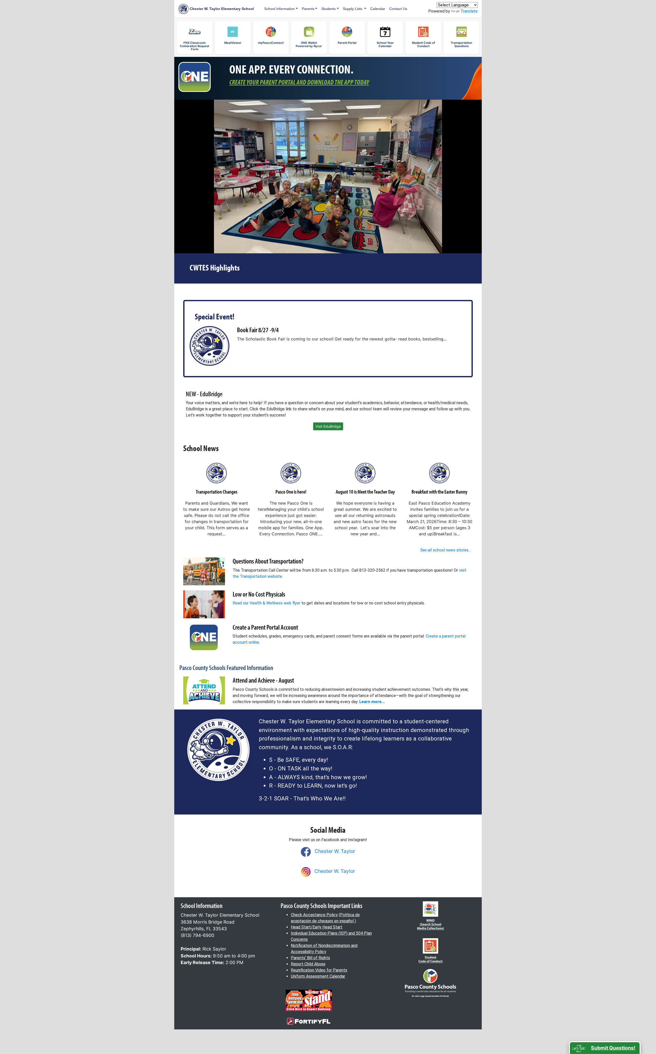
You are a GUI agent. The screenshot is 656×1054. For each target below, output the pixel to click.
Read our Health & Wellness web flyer (266, 603)
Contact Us (398, 9)
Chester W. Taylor (335, 851)
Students (328, 9)
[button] (605, 1047)
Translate (469, 11)
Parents (308, 9)
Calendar (377, 9)
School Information (279, 9)
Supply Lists (353, 9)
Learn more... (372, 701)
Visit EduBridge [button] (328, 426)
